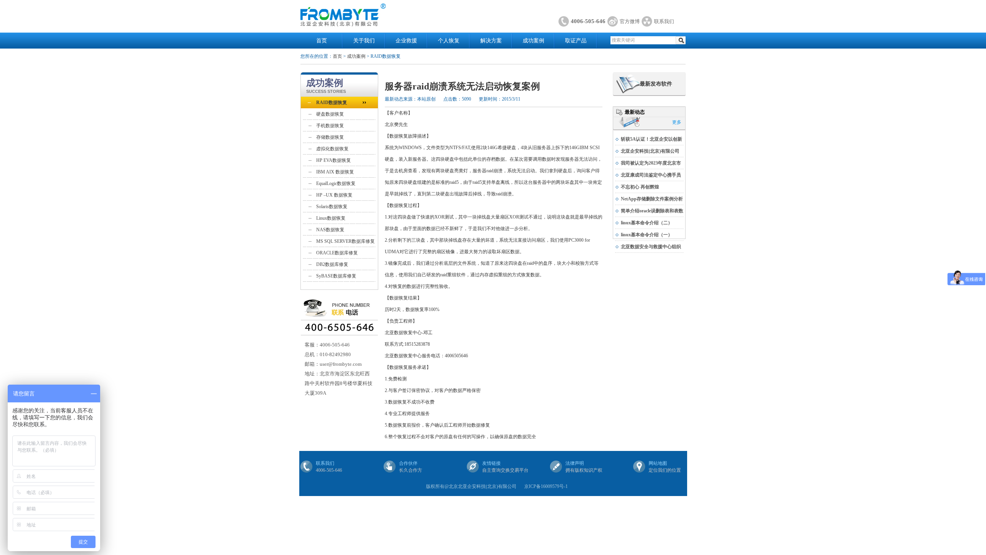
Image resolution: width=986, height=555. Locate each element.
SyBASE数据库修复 (336, 276)
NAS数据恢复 (330, 229)
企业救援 (406, 41)
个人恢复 (448, 41)
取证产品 (576, 41)
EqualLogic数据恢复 (335, 183)
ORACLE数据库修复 (337, 253)
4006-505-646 (588, 21)
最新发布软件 (656, 84)
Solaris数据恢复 (331, 206)
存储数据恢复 (330, 137)
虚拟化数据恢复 (332, 148)
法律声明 (574, 463)
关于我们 (364, 41)
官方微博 (630, 21)
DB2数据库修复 (332, 264)
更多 (676, 122)
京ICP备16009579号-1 (546, 486)
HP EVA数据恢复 (333, 160)
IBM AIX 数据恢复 (335, 172)
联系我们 (664, 21)
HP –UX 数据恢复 (334, 195)
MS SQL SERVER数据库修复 (345, 241)
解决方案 (491, 41)
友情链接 (491, 463)
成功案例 (533, 41)
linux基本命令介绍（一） (646, 234)
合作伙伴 (408, 463)
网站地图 (658, 463)
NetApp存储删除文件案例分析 (652, 199)
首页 (321, 41)
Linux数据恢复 (330, 218)
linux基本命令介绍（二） (646, 222)
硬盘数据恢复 (330, 114)
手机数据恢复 (330, 125)
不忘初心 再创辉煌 (640, 187)
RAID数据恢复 (331, 102)
